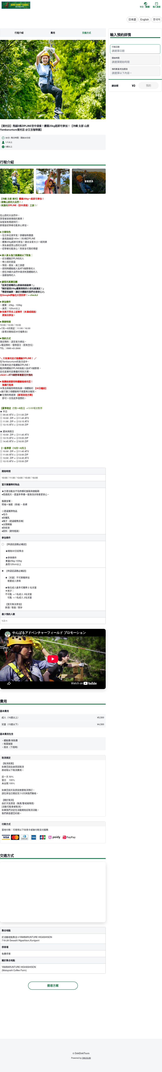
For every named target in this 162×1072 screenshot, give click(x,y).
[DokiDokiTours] (16, 5)
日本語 (132, 19)
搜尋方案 (53, 985)
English (144, 19)
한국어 (156, 19)
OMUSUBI (86, 1057)
